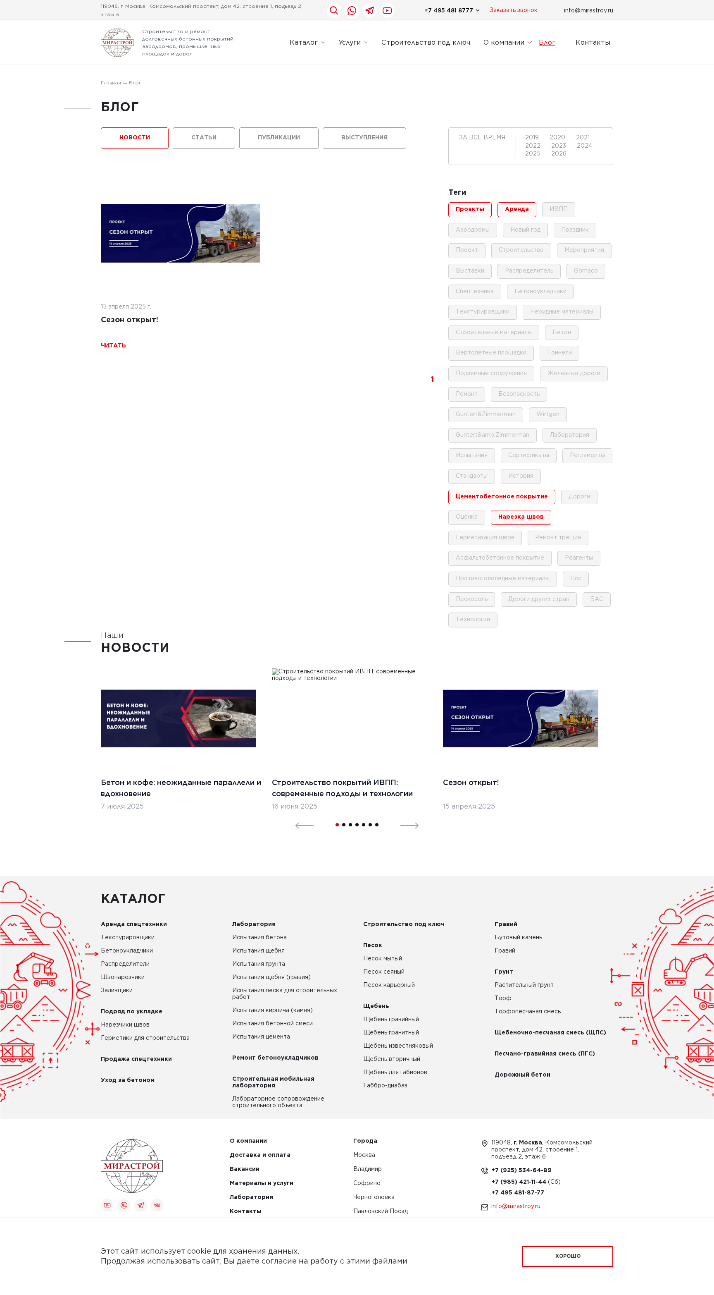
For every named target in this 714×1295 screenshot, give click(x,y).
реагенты (579, 557)
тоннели (559, 352)
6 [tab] (370, 824)
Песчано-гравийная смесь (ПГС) (545, 1053)
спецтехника (475, 291)
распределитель (529, 270)
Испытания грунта (258, 964)
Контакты (593, 42)
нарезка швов (521, 517)
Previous (299, 825)
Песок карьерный (389, 985)
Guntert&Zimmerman (486, 414)
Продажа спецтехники (136, 1059)
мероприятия (584, 250)
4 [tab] (357, 824)
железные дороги (573, 373)
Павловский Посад (380, 1211)
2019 (532, 137)
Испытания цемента (261, 1036)
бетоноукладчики (540, 291)
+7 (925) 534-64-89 (521, 1170)
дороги (579, 496)
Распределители (125, 964)
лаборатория (569, 435)
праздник (575, 229)
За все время (482, 137)
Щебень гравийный (391, 1019)
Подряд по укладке (131, 1011)
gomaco (586, 270)
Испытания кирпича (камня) (272, 1010)
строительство (521, 250)
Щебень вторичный (391, 1059)
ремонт (467, 394)
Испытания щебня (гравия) (271, 977)
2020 (558, 137)
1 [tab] (337, 824)
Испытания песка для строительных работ (284, 994)
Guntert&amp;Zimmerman (492, 435)
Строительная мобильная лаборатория (273, 1082)
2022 (533, 146)
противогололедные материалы (503, 578)
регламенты (587, 455)
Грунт (504, 971)
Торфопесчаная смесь (528, 1011)
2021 (583, 137)
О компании (503, 42)
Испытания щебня (258, 950)
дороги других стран (538, 599)
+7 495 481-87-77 (517, 1192)
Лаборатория (254, 924)
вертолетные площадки (491, 352)
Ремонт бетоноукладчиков (275, 1058)
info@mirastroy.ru (588, 10)
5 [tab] (363, 824)
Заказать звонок (514, 10)
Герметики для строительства (145, 1038)
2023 (559, 146)
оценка (467, 517)
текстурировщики (482, 311)
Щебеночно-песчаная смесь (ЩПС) (550, 1032)
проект (467, 250)
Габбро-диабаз (385, 1085)
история (520, 476)
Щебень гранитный (391, 1032)
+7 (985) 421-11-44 (519, 1182)
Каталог (304, 42)
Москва (364, 1155)
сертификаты (528, 455)
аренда (517, 209)
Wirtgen (547, 414)
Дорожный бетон (522, 1074)
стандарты (472, 476)
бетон (561, 332)
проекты (470, 209)
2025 (533, 153)
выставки (470, 270)
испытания (472, 455)
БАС (596, 599)
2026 (558, 153)
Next (404, 825)
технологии (473, 619)
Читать (113, 345)
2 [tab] (343, 824)
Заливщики (117, 990)
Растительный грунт (524, 985)
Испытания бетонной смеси (272, 1023)
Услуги (349, 42)
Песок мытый (382, 958)
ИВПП (559, 209)
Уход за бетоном (128, 1080)
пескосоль (472, 599)
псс (575, 578)
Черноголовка (374, 1197)
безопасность (519, 394)
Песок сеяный (384, 971)
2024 (584, 146)
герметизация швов (485, 537)
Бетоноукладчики (127, 950)
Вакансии (244, 1169)
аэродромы (473, 229)
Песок (372, 945)
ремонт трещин (558, 537)
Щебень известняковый (398, 1046)
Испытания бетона (259, 937)
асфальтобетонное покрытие (500, 557)
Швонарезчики (123, 977)
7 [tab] (376, 824)
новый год (525, 229)
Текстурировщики (128, 937)
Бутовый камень (518, 937)
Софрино (367, 1183)
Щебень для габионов (395, 1072)
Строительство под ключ (425, 42)
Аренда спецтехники (134, 924)
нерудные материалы (561, 311)
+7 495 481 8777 (448, 10)
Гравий (506, 924)
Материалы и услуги (261, 1183)
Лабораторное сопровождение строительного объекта (278, 1102)
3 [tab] (350, 824)
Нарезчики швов (125, 1024)
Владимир (367, 1169)
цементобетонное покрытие (502, 496)
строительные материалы (494, 332)
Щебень (376, 1006)
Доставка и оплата (260, 1155)
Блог (547, 42)
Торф (503, 998)
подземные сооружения (491, 373)
